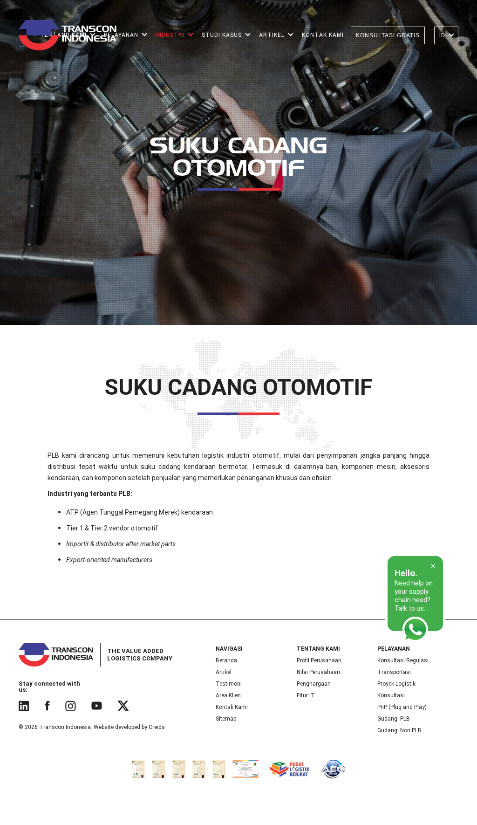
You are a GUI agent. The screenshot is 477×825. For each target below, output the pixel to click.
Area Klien (228, 695)
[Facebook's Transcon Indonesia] (47, 705)
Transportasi (394, 672)
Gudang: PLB (393, 718)
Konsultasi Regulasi (403, 660)
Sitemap (226, 718)
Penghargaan (314, 684)
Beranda (226, 660)
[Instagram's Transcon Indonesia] (70, 705)
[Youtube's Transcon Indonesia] (96, 705)
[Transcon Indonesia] (67, 35)
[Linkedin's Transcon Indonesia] (24, 705)
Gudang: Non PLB (399, 730)
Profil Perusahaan (319, 660)
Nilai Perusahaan (318, 672)
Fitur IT (306, 695)
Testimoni (229, 684)
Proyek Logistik (396, 684)
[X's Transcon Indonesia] (123, 705)
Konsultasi (391, 695)
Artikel (224, 672)
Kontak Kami (232, 707)
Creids (157, 727)
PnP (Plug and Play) (402, 707)
